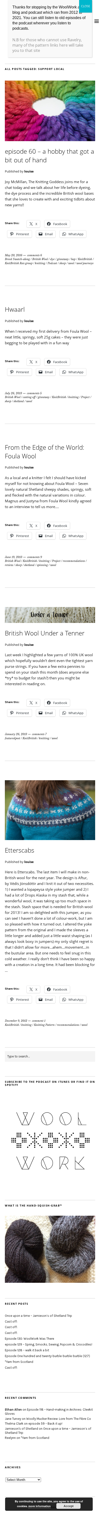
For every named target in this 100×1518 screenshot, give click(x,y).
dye (52, 259)
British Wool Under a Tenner (44, 633)
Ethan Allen (13, 1409)
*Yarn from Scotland (19, 1362)
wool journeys (84, 263)
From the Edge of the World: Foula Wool (44, 451)
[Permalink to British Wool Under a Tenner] (50, 621)
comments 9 (34, 557)
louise (29, 171)
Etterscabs (19, 850)
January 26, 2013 (16, 734)
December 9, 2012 (16, 1020)
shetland (19, 401)
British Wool (40, 259)
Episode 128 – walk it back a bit (27, 1350)
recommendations (74, 561)
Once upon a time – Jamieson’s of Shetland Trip (38, 1316)
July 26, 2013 (13, 393)
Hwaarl (15, 309)
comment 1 (38, 1020)
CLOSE (85, 6)
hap (73, 259)
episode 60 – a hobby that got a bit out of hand (49, 155)
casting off (29, 397)
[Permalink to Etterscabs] (50, 838)
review (9, 565)
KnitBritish (85, 259)
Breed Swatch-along (17, 259)
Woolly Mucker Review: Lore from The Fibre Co (58, 1419)
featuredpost (12, 738)
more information (39, 1506)
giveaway (63, 259)
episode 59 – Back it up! (45, 1423)
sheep (62, 263)
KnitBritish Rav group (19, 263)
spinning (42, 565)
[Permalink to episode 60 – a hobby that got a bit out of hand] (50, 139)
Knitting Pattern (44, 1025)
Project (85, 397)
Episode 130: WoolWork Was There (29, 1338)
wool (71, 263)
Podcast (52, 263)
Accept (69, 1506)
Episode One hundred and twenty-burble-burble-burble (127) (47, 1356)
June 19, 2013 (13, 557)
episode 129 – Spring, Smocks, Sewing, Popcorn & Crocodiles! (48, 1344)
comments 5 (34, 393)
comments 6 (34, 255)
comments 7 (39, 734)
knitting (40, 263)
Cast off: (11, 1321)
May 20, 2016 (13, 255)
